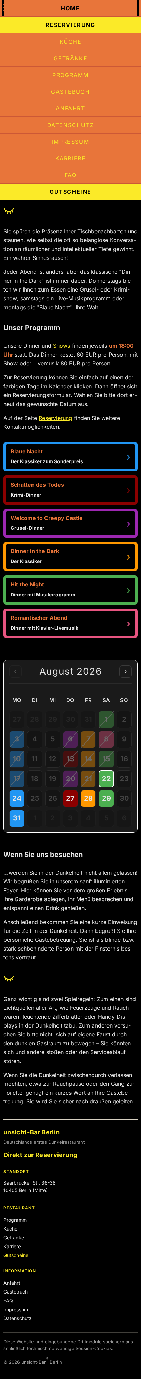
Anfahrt (70, 108)
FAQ (71, 175)
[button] (70, 456)
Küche (71, 41)
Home (70, 8)
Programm (70, 75)
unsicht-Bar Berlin (31, 1132)
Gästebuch (70, 91)
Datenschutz (70, 125)
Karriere (70, 158)
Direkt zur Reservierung (40, 1154)
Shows (61, 345)
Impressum (70, 141)
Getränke (71, 58)
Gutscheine (70, 191)
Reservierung (70, 24)
